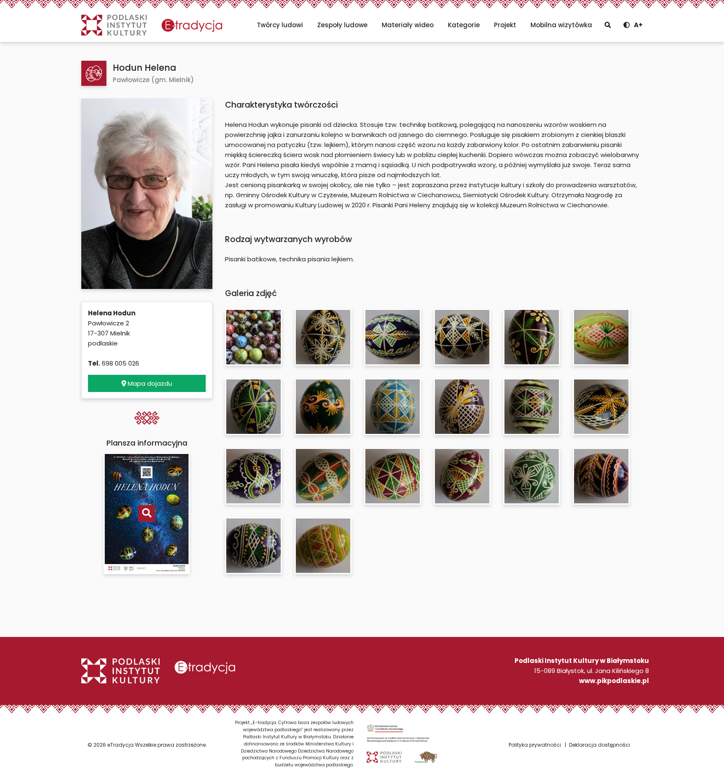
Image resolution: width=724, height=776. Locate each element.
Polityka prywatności (535, 744)
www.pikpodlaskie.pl (614, 680)
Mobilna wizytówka (561, 25)
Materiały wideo (408, 25)
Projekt (505, 25)
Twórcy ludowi (280, 25)
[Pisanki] (93, 73)
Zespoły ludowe (342, 25)
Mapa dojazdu (149, 383)
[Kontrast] (626, 25)
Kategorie (464, 25)
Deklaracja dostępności (599, 744)
